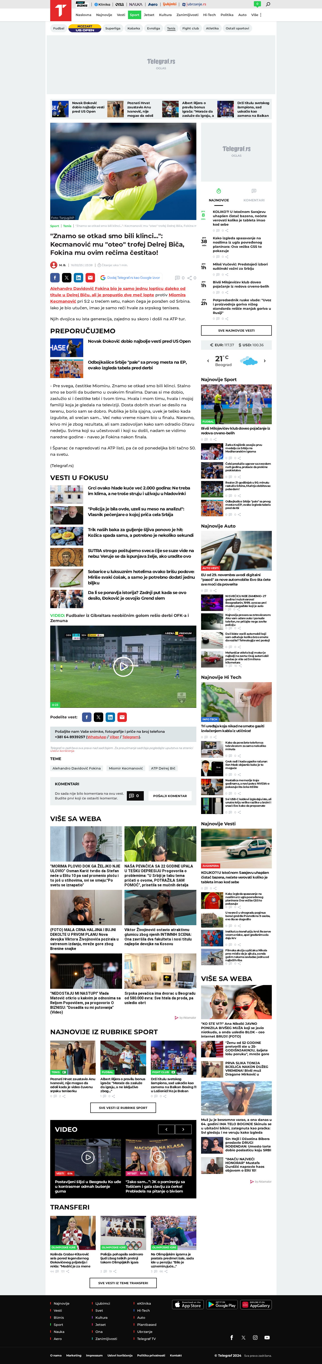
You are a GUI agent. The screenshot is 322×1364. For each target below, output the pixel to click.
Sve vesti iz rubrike (123, 1108)
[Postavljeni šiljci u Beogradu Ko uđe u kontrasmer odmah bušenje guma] (88, 1157)
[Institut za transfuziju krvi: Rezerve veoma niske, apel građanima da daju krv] (212, 938)
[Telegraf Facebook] (231, 1337)
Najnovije (219, 379)
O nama (56, 1355)
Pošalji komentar (170, 796)
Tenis (67, 226)
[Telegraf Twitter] (243, 1337)
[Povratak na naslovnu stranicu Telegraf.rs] (60, 10)
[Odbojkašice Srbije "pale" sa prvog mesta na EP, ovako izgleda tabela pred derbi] (66, 368)
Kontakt (176, 1355)
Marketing (73, 1355)
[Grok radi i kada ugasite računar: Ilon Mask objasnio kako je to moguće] (212, 768)
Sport (54, 226)
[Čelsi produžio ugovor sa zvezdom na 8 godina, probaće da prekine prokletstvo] (212, 470)
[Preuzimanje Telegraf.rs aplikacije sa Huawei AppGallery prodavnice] (256, 1304)
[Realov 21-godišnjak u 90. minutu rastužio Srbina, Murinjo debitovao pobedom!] (212, 489)
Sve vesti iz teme (123, 1283)
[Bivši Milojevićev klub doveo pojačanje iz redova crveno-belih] (236, 404)
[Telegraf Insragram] (255, 1337)
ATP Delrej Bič (163, 768)
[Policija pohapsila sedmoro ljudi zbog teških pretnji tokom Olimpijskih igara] (123, 1233)
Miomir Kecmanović (126, 768)
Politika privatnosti (151, 1355)
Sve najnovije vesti (236, 330)
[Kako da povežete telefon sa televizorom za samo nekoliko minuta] (212, 749)
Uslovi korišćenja (62, 751)
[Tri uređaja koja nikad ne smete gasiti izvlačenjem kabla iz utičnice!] (236, 702)
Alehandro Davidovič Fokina (77, 768)
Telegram (130, 737)
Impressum (94, 1355)
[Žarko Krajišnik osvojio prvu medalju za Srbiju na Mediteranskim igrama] (212, 451)
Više (254, 15)
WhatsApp (96, 737)
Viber (114, 737)
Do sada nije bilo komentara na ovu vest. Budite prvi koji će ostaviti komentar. (89, 795)
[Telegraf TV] (267, 1337)
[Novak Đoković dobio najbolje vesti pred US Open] (60, 109)
